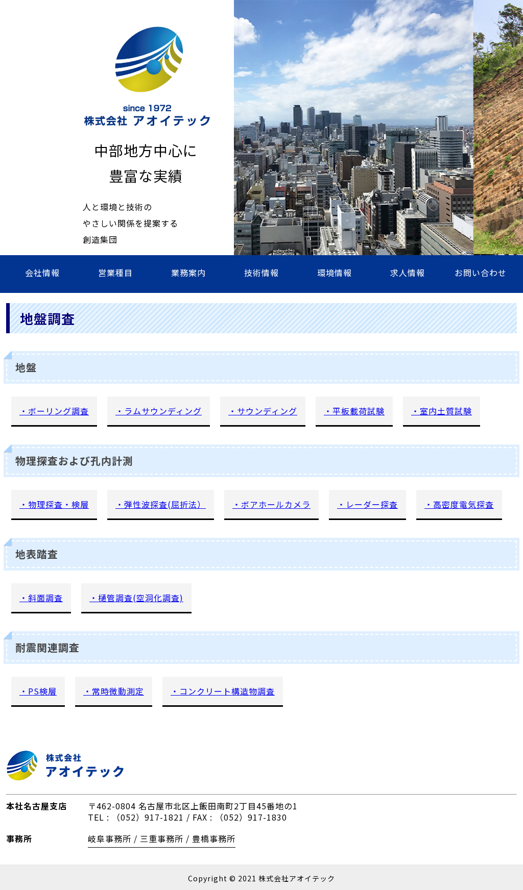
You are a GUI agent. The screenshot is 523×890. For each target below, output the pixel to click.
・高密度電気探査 (459, 504)
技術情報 (261, 272)
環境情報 (334, 272)
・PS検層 (38, 691)
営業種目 (115, 272)
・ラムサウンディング (158, 411)
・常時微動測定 (113, 691)
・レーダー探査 (367, 504)
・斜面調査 (41, 597)
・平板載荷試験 (354, 411)
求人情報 (407, 272)
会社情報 (42, 272)
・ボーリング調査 (54, 411)
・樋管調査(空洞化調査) (136, 597)
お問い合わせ (481, 272)
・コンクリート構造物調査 (223, 691)
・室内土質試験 (441, 411)
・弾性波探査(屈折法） (160, 504)
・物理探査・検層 (54, 504)
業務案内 (188, 272)
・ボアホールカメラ (271, 504)
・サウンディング (262, 411)
